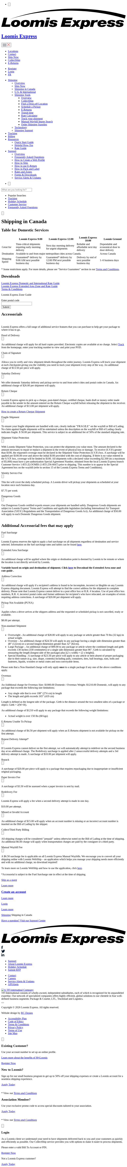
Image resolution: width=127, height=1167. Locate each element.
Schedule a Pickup (31, 106)
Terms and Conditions (107, 269)
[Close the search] (2, 213)
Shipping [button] (12, 80)
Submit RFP (14, 969)
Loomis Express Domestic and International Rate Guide (30, 283)
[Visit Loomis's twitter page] (63, 951)
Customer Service (17, 204)
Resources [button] (13, 139)
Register (12, 68)
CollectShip (14, 60)
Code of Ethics (15, 1021)
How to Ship (21, 163)
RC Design (27, 1013)
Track (121, 344)
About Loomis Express (20, 964)
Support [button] (12, 151)
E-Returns (13, 63)
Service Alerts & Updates (28, 177)
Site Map (12, 1033)
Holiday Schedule (17, 201)
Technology (21, 127)
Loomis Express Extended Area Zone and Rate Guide (29, 286)
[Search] (9, 4)
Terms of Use (15, 1030)
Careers (12, 978)
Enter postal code (10, 300)
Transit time (27, 112)
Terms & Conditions (11, 289)
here (79, 544)
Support (12, 961)
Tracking (12, 133)
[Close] (2, 1039)
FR (9, 74)
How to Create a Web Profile (30, 160)
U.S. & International (25, 92)
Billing (11, 136)
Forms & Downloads (26, 174)
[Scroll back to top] (2, 1002)
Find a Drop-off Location (34, 103)
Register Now (8, 1063)
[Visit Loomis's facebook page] (63, 948)
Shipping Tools (22, 95)
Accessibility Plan (17, 1018)
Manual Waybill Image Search (37, 121)
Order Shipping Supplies (34, 124)
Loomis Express (19, 36)
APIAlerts (13, 984)
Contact (12, 54)
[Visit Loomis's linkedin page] (63, 955)
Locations (13, 51)
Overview (20, 83)
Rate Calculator (29, 115)
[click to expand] (2, 338)
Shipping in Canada (25, 89)
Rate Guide (20, 148)
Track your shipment (32, 118)
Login (11, 71)
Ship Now (13, 57)
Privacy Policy (15, 1027)
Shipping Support (24, 130)
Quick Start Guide (24, 142)
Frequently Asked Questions (29, 157)
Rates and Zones (23, 171)
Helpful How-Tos (24, 145)
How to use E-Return (26, 166)
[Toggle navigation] (6, 45)
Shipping (6, 915)
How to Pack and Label (27, 168)
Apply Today (8, 1084)
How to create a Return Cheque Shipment (23, 411)
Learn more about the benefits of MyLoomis (24, 1057)
